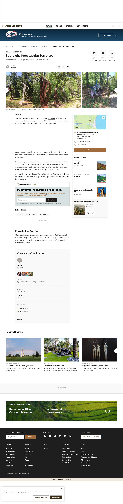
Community (67, 444)
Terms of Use (58, 203)
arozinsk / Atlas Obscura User (35, 109)
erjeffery (20, 282)
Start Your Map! (106, 35)
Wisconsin (51, 118)
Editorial (28, 444)
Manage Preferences (41, 497)
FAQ (82, 451)
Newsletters (29, 466)
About (83, 448)
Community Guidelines (70, 454)
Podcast (27, 463)
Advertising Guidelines (89, 457)
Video (27, 460)
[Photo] (101, 165)
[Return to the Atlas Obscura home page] (12, 26)
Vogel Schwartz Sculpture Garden (95, 366)
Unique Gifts (66, 460)
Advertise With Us (87, 454)
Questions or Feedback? (61, 479)
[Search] (119, 26)
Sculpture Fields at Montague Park (19, 366)
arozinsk (13, 67)
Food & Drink (29, 451)
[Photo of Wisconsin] (79, 209)
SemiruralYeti (41, 282)
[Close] (62, 489)
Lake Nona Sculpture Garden (55, 366)
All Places (9, 448)
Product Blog (66, 457)
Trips (45, 444)
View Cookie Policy (23, 493)
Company (85, 444)
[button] (94, 53)
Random (9, 460)
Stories (27, 448)
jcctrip (34, 282)
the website (27, 243)
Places (8, 444)
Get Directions (90, 150)
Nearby (8, 463)
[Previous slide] (6, 90)
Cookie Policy (85, 463)
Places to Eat (10, 457)
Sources (20, 319)
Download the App (92, 437)
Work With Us (67, 463)
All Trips (45, 448)
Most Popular (10, 454)
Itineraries (28, 454)
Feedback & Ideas (68, 451)
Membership (66, 448)
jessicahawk (27, 282)
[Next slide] (116, 90)
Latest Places (10, 451)
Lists (26, 457)
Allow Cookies (56, 497)
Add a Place (10, 466)
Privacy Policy (50, 203)
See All (49, 282)
